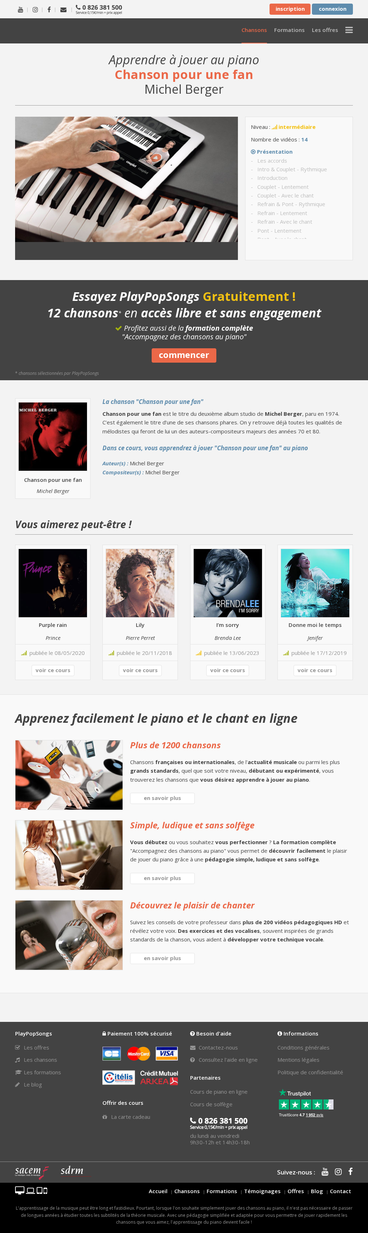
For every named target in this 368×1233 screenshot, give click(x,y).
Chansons (187, 1191)
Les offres (35, 1047)
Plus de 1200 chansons (175, 745)
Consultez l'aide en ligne (227, 1059)
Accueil (158, 1191)
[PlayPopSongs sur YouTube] (20, 9)
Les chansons (39, 1059)
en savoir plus (162, 797)
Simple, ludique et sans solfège (192, 825)
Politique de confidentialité (310, 1072)
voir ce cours (53, 670)
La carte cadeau (130, 1116)
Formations (222, 1191)
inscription (290, 8)
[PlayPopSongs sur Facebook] (49, 9)
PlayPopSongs (54, 31)
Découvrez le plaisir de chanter (192, 905)
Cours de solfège (211, 1104)
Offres (296, 1191)
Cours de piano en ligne (219, 1091)
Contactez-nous (217, 1047)
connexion (332, 8)
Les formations (41, 1072)
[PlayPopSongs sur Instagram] (35, 9)
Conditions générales (303, 1047)
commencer (184, 354)
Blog (317, 1191)
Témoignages (262, 1191)
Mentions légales (298, 1059)
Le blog (32, 1084)
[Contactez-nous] (63, 9)
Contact (340, 1191)
